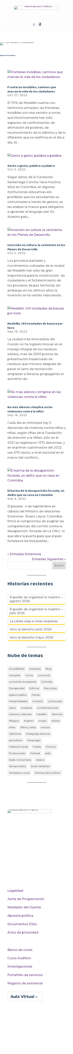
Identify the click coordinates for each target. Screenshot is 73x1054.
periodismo (15, 740)
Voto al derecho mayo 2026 (31, 637)
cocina (29, 675)
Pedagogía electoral (38, 733)
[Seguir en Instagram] (35, 873)
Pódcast (35, 753)
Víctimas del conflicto (47, 772)
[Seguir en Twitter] (19, 873)
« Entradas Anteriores (24, 554)
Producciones (17, 753)
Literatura (26, 707)
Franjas (36, 694)
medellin (41, 714)
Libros (12, 707)
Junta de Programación (25, 899)
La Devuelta (55, 701)
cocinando (44, 675)
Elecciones (50, 688)
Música (56, 720)
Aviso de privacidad (22, 932)
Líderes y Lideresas (20, 714)
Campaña (14, 675)
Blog (48, 668)
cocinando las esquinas (22, 681)
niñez (12, 727)
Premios (51, 746)
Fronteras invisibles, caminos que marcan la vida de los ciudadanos (31, 89)
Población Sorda (18, 746)
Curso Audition (19, 958)
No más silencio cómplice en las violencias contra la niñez (30, 409)
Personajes (33, 740)
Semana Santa (17, 766)
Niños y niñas (28, 727)
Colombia (46, 681)
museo (42, 720)
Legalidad (15, 890)
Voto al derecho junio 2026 (31, 629)
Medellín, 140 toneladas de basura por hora (35, 325)
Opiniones (15, 733)
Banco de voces (20, 950)
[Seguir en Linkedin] (43, 873)
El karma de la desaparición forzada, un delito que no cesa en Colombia (35, 493)
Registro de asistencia (25, 983)
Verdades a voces (19, 772)
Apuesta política (20, 915)
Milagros (14, 720)
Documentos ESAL (22, 924)
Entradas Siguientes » (49, 559)
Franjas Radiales (18, 701)
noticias (45, 727)
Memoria (57, 714)
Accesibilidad (16, 668)
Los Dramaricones (47, 707)
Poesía (37, 746)
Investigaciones (19, 966)
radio (48, 753)
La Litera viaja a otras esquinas (34, 621)
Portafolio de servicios (25, 975)
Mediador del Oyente (24, 907)
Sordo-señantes (40, 766)
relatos (40, 759)
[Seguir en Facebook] (10, 873)
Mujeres (28, 720)
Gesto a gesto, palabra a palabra (31, 165)
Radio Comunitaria (20, 759)
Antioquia (35, 668)
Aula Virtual (22, 996)
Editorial (34, 688)
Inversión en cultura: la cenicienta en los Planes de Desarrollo (36, 247)
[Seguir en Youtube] (27, 873)
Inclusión (38, 701)
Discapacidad (17, 688)
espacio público (18, 694)
